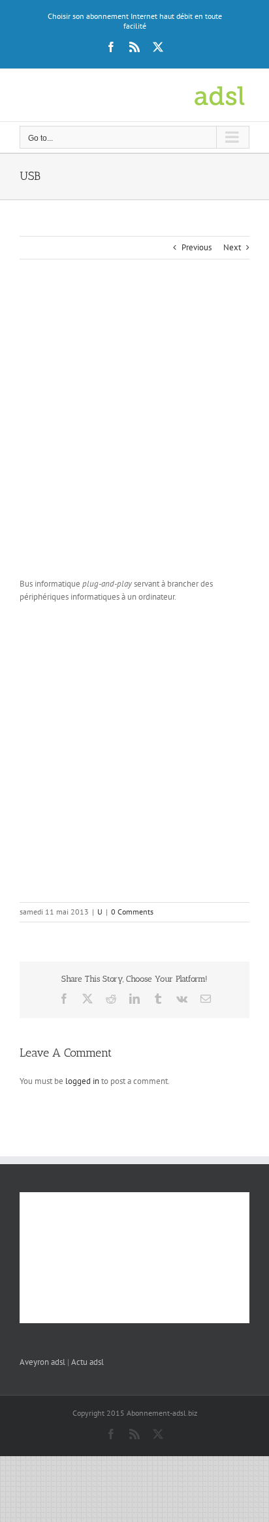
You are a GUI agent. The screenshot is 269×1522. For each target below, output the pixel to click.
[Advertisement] (134, 433)
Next (232, 247)
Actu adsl (87, 1362)
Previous (197, 247)
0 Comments (132, 911)
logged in (82, 1081)
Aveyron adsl (42, 1362)
